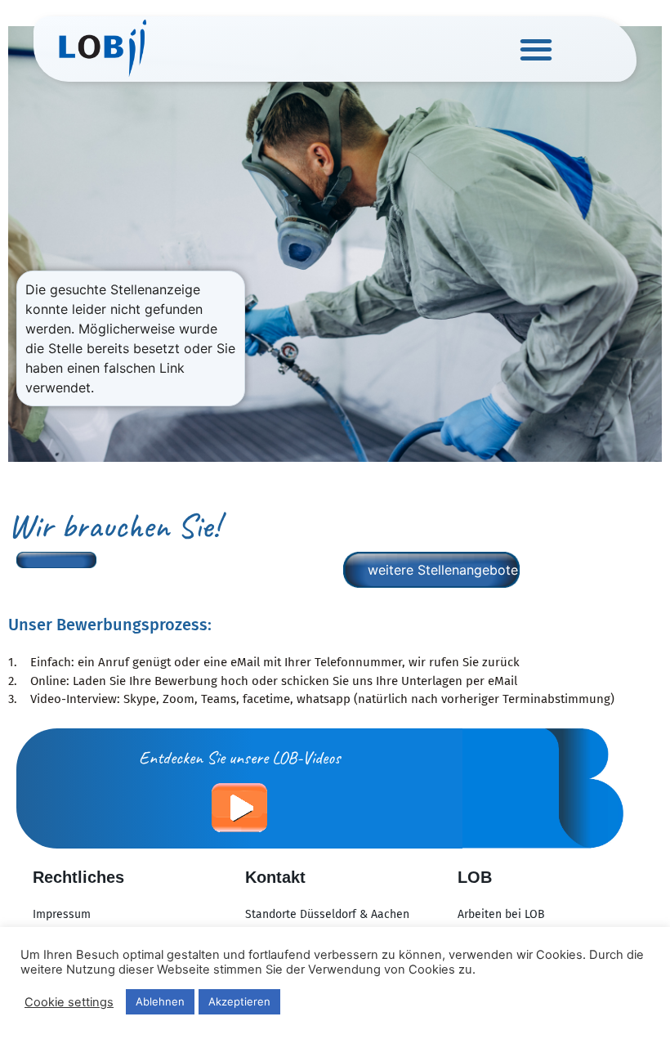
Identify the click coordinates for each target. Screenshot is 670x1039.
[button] (536, 49)
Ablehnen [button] (160, 1001)
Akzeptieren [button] (239, 1001)
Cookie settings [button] (69, 1002)
